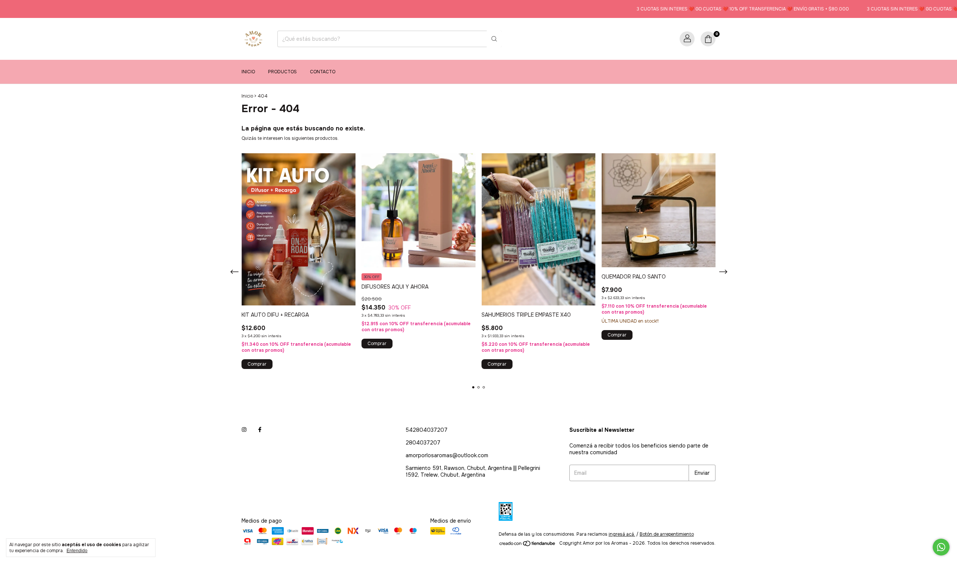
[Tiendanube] (528, 545)
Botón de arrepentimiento (667, 534)
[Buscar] (494, 39)
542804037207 (426, 430)
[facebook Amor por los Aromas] (259, 430)
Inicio (248, 72)
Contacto (322, 72)
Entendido (77, 550)
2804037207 (423, 442)
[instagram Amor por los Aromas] (244, 430)
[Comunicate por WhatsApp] (941, 547)
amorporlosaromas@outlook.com (447, 455)
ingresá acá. (622, 534)
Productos (282, 72)
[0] (708, 38)
